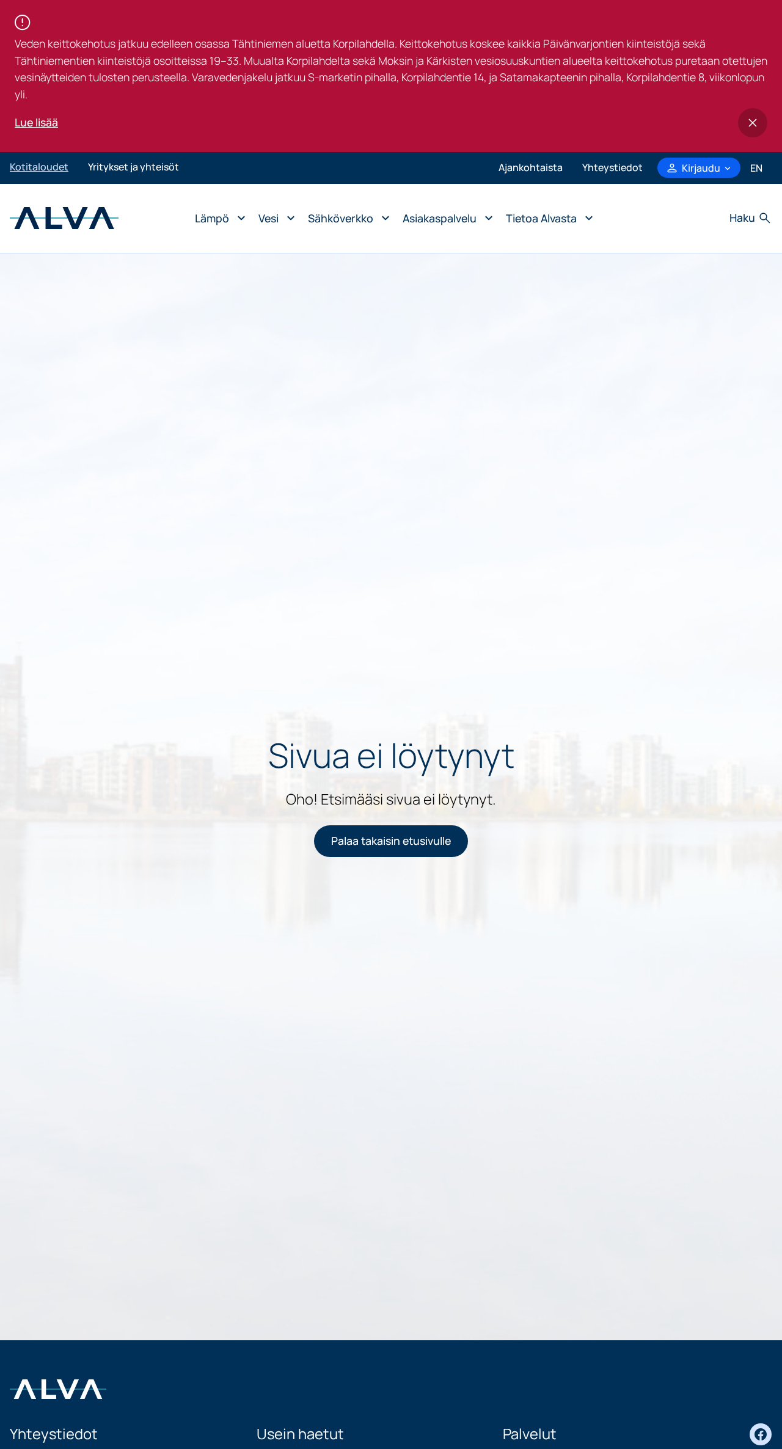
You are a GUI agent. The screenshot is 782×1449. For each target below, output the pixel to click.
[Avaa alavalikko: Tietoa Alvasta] (546, 218)
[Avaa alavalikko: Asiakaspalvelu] (444, 218)
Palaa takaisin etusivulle (391, 840)
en (756, 168)
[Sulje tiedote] (752, 122)
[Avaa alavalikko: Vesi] (273, 218)
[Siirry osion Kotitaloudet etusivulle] (64, 217)
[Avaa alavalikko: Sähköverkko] (345, 218)
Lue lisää (36, 122)
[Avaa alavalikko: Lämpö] (217, 218)
